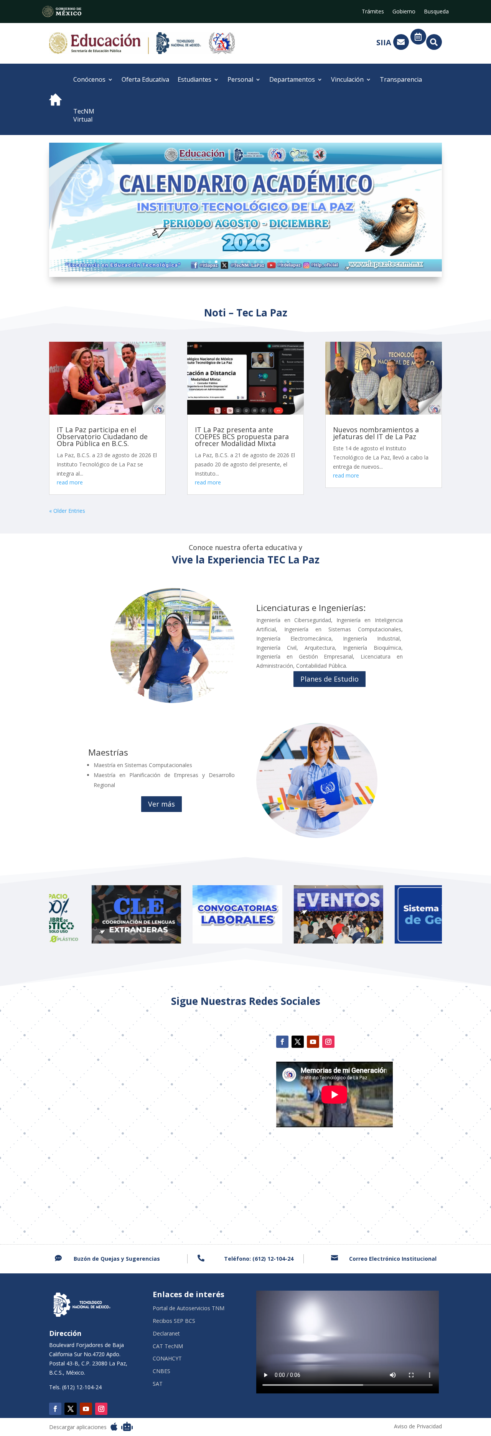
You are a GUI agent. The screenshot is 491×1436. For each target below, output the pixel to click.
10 (261, 261)
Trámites (373, 12)
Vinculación (347, 79)
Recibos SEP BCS (174, 1321)
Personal (240, 79)
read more (70, 482)
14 (288, 261)
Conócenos (89, 79)
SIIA (383, 42)
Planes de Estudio (329, 678)
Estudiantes (194, 79)
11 (268, 261)
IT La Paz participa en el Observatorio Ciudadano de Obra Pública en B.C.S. (102, 436)
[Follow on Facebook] (282, 1042)
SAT (158, 1384)
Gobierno (403, 12)
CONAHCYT (167, 1358)
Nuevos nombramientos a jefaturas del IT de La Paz (376, 433)
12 (275, 261)
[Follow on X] (298, 1042)
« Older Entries (67, 510)
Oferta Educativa (145, 79)
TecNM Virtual (83, 115)
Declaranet (166, 1334)
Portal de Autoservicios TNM (188, 1308)
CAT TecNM (168, 1346)
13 (281, 261)
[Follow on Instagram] (328, 1042)
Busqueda (436, 12)
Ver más (161, 804)
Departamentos (292, 79)
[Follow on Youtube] (313, 1042)
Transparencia (401, 79)
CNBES (161, 1371)
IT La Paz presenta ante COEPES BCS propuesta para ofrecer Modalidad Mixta (242, 436)
